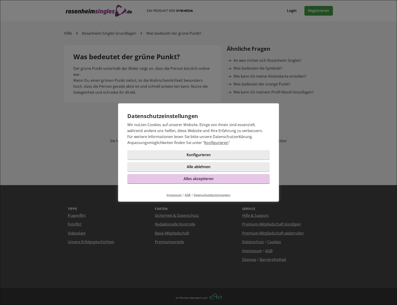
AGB (188, 195)
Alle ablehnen (198, 166)
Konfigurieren (216, 142)
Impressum (174, 195)
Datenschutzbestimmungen (212, 195)
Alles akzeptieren (198, 178)
